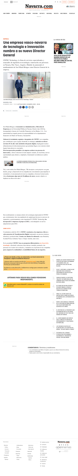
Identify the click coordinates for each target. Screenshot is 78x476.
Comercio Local (31, 261)
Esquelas (72, 13)
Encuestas (19, 449)
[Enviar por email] (29, 107)
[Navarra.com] (39, 6)
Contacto (44, 444)
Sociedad (7, 453)
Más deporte (31, 449)
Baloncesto (19, 457)
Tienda (43, 466)
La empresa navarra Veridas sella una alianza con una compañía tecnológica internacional (32, 162)
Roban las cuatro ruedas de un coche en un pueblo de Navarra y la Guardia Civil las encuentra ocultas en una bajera (65, 263)
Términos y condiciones (47, 347)
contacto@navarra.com (15, 269)
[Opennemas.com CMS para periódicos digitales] (63, 449)
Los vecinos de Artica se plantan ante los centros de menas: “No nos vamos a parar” (65, 328)
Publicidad (44, 447)
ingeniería (15, 110)
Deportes (18, 453)
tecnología (9, 110)
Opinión (28, 13)
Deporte (42, 13)
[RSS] (67, 445)
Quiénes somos (45, 442)
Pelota (18, 459)
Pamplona (21, 13)
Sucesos (7, 449)
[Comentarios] (32, 107)
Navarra (14, 13)
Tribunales (7, 451)
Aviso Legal (44, 457)
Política (6, 447)
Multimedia (63, 13)
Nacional (49, 13)
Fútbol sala (30, 447)
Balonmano (30, 445)
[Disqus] (51, 376)
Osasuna (35, 13)
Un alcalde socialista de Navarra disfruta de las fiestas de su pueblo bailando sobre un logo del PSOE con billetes (63, 59)
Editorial (6, 459)
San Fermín (6, 13)
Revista (56, 13)
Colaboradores (20, 445)
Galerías (30, 457)
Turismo (44, 463)
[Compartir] (20, 107)
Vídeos (29, 459)
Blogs (18, 447)
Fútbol (18, 455)
